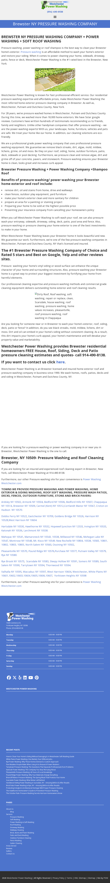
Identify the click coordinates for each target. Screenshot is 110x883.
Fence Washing (15, 840)
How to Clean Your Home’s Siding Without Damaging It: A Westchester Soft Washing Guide (40, 756)
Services (9, 814)
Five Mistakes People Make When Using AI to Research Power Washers (32, 764)
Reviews (9, 848)
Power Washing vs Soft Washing (22, 822)
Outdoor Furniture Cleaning (20, 838)
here (60, 361)
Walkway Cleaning (17, 830)
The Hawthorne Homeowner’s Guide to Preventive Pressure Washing (32, 791)
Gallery (9, 851)
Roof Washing (15, 825)
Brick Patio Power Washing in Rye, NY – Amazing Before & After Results (32, 785)
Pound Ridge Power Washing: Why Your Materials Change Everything (32, 775)
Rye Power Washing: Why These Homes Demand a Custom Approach (32, 762)
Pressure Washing (17, 817)
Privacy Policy (58, 878)
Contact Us (10, 854)
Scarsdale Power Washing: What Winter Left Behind (25, 780)
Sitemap (91, 878)
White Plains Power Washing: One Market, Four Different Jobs (29, 759)
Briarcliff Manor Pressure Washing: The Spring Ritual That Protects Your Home (35, 777)
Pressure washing (31, 51)
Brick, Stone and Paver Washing (22, 833)
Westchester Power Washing (19, 878)
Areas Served (11, 846)
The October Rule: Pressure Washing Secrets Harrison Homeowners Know (34, 793)
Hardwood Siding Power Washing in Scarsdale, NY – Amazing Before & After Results (37, 783)
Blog (12, 812)
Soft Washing (15, 819)
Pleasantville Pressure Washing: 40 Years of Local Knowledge (29, 772)
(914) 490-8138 (55, 12)
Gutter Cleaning (16, 843)
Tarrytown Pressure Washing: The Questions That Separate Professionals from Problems (39, 767)
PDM (106, 878)
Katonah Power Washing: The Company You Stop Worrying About (31, 770)
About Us (9, 809)
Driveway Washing (17, 827)
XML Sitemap (80, 878)
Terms (69, 878)
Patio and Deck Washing (19, 835)
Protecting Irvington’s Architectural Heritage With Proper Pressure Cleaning (34, 788)
